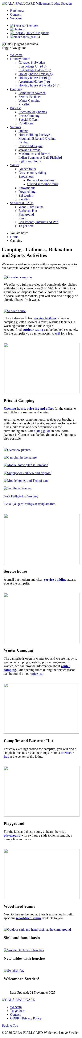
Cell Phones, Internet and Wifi (38, 222)
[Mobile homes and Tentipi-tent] (26, 480)
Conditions (26, 123)
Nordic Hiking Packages (35, 134)
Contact (15, 14)
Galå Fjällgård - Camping (21, 496)
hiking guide (42, 431)
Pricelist (24, 104)
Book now (17, 10)
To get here (26, 226)
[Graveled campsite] (18, 277)
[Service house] (15, 311)
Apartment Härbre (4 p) (34, 81)
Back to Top (10, 1025)
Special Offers (28, 119)
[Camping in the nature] (20, 457)
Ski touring (26, 195)
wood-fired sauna (28, 918)
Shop (22, 218)
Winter (14, 165)
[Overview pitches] (17, 450)
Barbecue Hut (28, 210)
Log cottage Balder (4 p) (35, 70)
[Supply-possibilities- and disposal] (27, 473)
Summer (15, 127)
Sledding (24, 199)
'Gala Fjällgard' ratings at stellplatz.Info (30, 504)
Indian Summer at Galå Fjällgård (40, 157)
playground (12, 835)
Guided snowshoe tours (42, 184)
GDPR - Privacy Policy (25, 1018)
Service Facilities (30, 97)
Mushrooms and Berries (34, 153)
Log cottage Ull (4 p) (32, 66)
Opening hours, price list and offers (29, 408)
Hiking (23, 131)
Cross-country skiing (32, 172)
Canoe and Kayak (30, 146)
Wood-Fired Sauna (31, 207)
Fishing (23, 142)
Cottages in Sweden (32, 62)
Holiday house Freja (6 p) (36, 74)
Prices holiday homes (33, 112)
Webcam (16, 18)
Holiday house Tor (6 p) (34, 78)
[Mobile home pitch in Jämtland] (26, 465)
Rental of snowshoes (40, 180)
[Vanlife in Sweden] (18, 488)
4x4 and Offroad (30, 150)
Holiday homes (20, 59)
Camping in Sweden (32, 93)
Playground (26, 214)
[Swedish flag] (14, 970)
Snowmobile (27, 188)
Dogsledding (27, 191)
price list (36, 673)
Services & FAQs (21, 203)
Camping (16, 89)
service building (55, 579)
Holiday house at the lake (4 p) (39, 85)
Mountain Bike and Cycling (37, 138)
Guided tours (27, 169)
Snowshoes (26, 176)
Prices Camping (29, 115)
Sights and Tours (30, 161)
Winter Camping (29, 100)
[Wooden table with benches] (24, 950)
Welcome (16, 55)
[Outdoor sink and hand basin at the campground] (37, 929)
